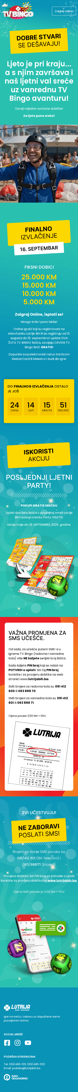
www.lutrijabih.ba (62, 880)
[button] (38, 41)
